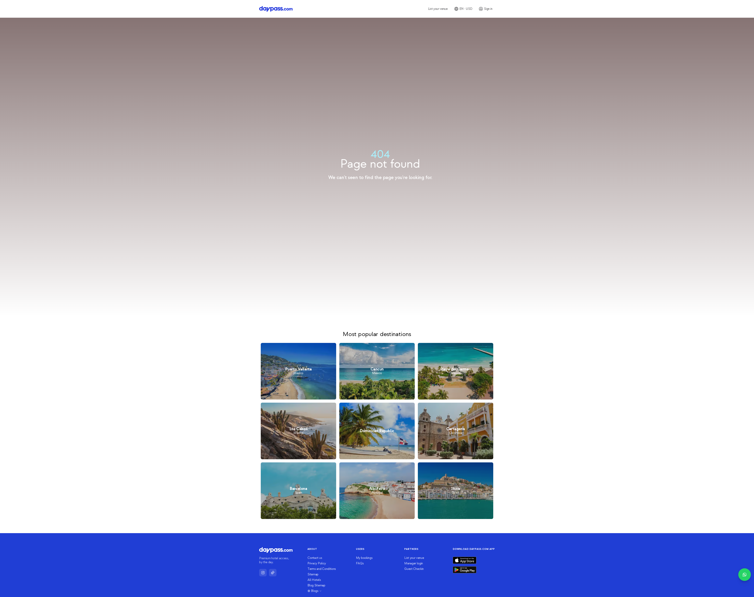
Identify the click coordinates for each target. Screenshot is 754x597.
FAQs (360, 563)
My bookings (364, 558)
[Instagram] (263, 572)
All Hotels (314, 580)
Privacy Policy (316, 563)
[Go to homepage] (276, 8)
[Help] (744, 574)
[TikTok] (272, 572)
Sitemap (312, 574)
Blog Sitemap (316, 585)
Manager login (413, 563)
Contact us (314, 558)
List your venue (414, 558)
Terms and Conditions (321, 569)
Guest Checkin (414, 569)
